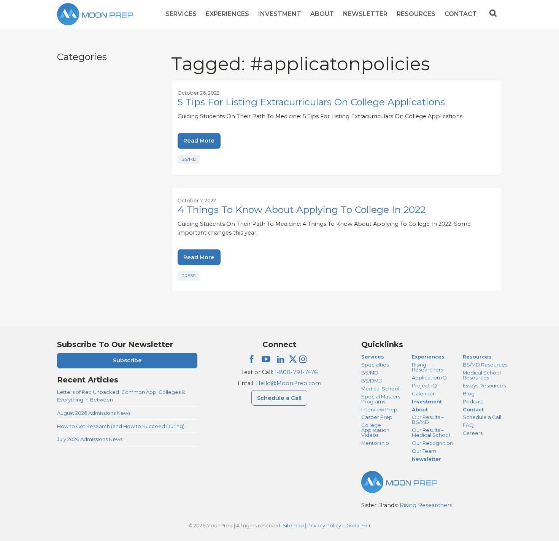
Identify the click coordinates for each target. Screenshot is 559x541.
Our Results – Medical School (431, 432)
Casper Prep (376, 417)
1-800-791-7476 (296, 372)
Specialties (375, 365)
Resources (416, 13)
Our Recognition (432, 443)
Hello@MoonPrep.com (288, 383)
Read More (198, 140)
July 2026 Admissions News (89, 439)
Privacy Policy (324, 525)
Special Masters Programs (380, 399)
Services (181, 13)
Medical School (380, 389)
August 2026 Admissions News (93, 413)
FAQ (468, 425)
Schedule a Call (279, 398)
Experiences (227, 13)
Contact (461, 13)
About (322, 13)
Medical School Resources (482, 375)
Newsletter (365, 13)
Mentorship (375, 443)
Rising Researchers (427, 367)
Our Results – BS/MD (427, 419)
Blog (469, 393)
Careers (473, 433)
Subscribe (127, 360)
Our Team (424, 451)
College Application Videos (375, 430)
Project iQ (424, 385)
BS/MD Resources (485, 365)
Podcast (473, 401)
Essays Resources (484, 385)
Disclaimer (358, 525)
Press (188, 275)
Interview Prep (379, 409)
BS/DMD (372, 381)
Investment (279, 13)
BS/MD (188, 159)
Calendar (423, 393)
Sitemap (293, 525)
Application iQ (429, 377)
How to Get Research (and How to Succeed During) (120, 426)
